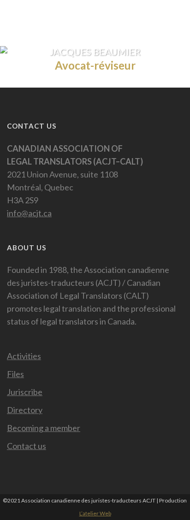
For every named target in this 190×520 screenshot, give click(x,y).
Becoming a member (43, 428)
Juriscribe (24, 392)
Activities (24, 356)
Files (15, 374)
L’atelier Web (95, 513)
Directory (24, 410)
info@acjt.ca (29, 213)
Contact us (26, 446)
